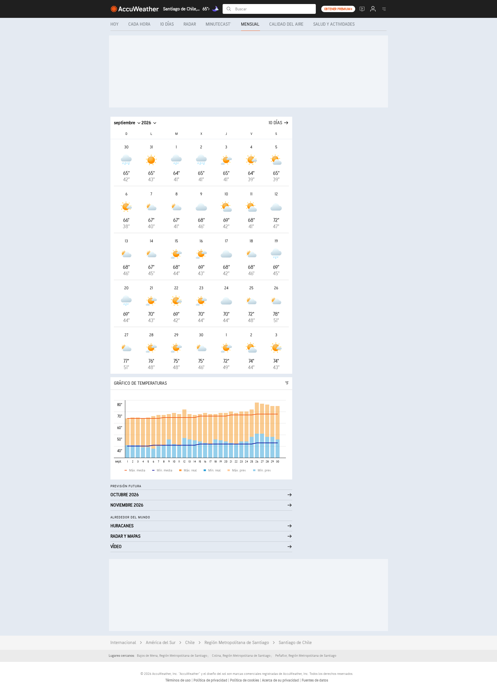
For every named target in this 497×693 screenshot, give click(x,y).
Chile (190, 642)
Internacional (123, 642)
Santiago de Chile (295, 642)
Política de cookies (245, 680)
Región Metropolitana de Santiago (236, 642)
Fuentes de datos (315, 680)
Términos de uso (178, 680)
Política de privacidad (211, 680)
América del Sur (160, 642)
